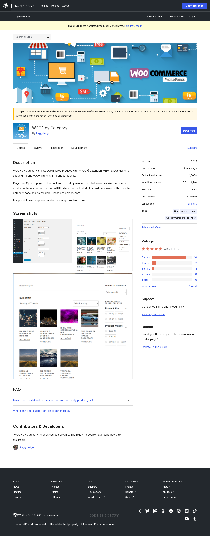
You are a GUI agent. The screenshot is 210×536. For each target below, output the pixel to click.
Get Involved (132, 481)
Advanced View (151, 227)
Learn (91, 481)
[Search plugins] (48, 37)
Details (21, 147)
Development (79, 147)
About (16, 481)
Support (192, 147)
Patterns (55, 497)
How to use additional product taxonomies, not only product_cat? (53, 400)
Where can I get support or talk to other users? (41, 410)
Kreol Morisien (51, 515)
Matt (166, 486)
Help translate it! (133, 25)
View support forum (153, 314)
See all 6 (192, 203)
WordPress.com (173, 481)
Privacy (17, 497)
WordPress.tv (96, 497)
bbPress (169, 491)
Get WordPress (195, 5)
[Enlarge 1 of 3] (67, 223)
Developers (94, 491)
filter (176, 211)
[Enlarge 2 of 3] (128, 223)
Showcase (56, 481)
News (16, 486)
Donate (130, 491)
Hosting (17, 491)
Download (189, 130)
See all (193, 286)
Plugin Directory (22, 16)
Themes (55, 486)
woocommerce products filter (181, 218)
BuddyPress (171, 497)
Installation (56, 147)
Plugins (54, 491)
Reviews (37, 147)
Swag (129, 497)
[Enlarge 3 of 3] (128, 277)
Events (129, 486)
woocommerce (188, 211)
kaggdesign (43, 133)
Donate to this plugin (154, 346)
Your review (149, 286)
